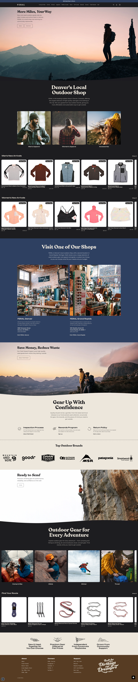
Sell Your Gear (78, 661)
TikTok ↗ (50, 668)
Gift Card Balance (78, 668)
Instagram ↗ (51, 663)
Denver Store (25, 665)
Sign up (60, 434)
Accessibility (77, 672)
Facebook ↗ (51, 665)
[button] (3, 679)
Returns (76, 663)
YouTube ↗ (50, 670)
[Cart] (119, 4)
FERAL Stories (51, 661)
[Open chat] (133, 677)
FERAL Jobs (24, 672)
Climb (20, 485)
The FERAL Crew (26, 670)
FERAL (21, 677)
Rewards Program (78, 665)
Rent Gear (76, 670)
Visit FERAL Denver (23, 335)
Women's (28, 26)
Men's (20, 26)
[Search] (113, 4)
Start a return (96, 434)
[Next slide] (119, 174)
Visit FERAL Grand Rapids (77, 335)
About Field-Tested (23, 357)
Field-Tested (25, 663)
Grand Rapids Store (27, 668)
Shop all (134, 156)
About (23, 661)
